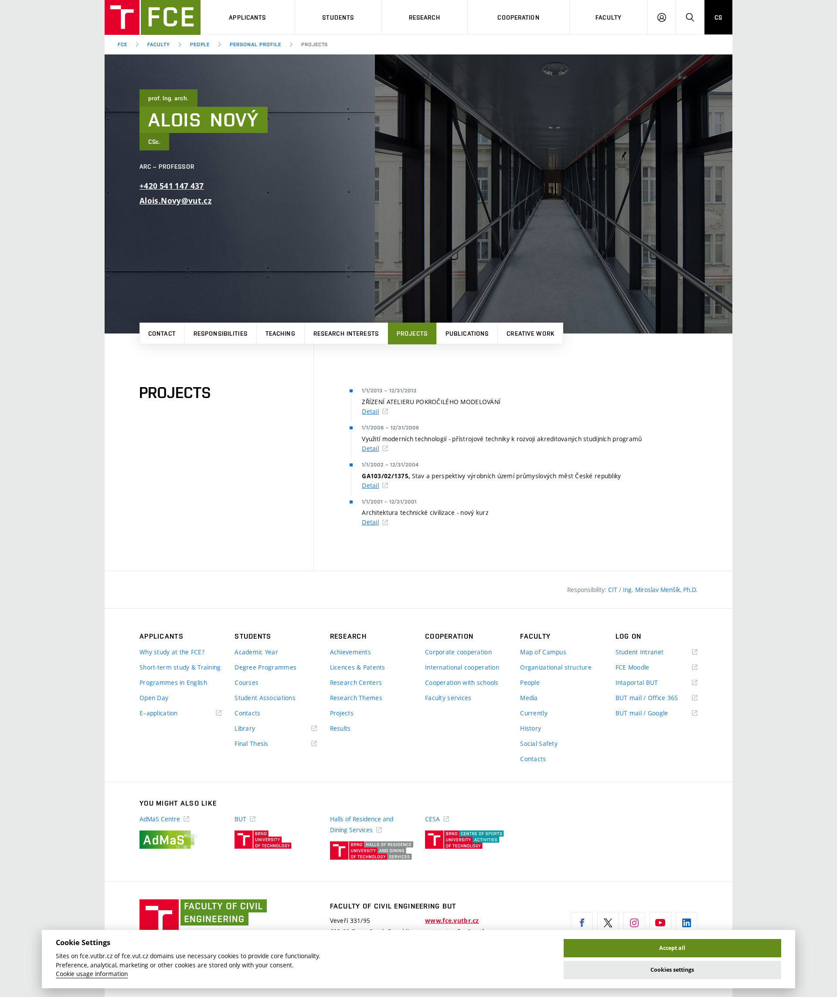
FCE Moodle (645, 668)
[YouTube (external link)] (660, 923)
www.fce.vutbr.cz (452, 921)
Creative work (531, 333)
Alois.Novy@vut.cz (175, 201)
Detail (370, 411)
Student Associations (265, 698)
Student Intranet (652, 652)
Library (258, 729)
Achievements (350, 652)
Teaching (280, 333)
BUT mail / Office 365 (657, 698)
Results (340, 728)
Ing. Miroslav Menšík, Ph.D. (660, 589)
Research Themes (356, 698)
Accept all (672, 948)
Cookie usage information (92, 974)
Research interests (346, 333)
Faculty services (448, 698)
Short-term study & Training (180, 667)
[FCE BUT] (153, 17)
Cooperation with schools (462, 682)
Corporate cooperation (458, 652)
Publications (467, 333)
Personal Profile (255, 44)
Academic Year (256, 652)
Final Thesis (264, 744)
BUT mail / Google (655, 713)
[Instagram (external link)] (634, 923)
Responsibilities (221, 333)
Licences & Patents (357, 667)
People (200, 44)
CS (718, 17)
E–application (171, 713)
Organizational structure (556, 667)
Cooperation (518, 17)
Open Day (154, 698)
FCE (122, 44)
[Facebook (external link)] (582, 923)
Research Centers (356, 682)
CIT (613, 589)
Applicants (247, 17)
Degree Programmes (265, 667)
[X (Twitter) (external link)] (608, 923)
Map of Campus (543, 652)
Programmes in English (173, 682)
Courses (247, 682)
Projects (412, 333)
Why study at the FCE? (172, 652)
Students (338, 17)
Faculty (608, 17)
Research (424, 17)
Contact (162, 333)
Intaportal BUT (650, 683)
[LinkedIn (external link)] (687, 923)
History (530, 728)
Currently (534, 713)
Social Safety (539, 743)
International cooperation (462, 667)
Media (529, 698)
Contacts (247, 713)
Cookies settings (672, 969)
